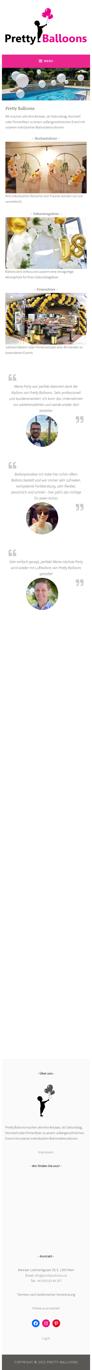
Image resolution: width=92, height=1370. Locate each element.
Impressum (46, 1152)
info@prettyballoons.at (50, 1275)
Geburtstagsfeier (46, 214)
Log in (46, 1338)
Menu (48, 61)
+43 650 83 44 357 (49, 1281)
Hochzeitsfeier (46, 139)
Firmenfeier (46, 290)
